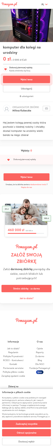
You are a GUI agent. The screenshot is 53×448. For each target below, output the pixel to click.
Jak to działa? (27, 298)
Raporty (40, 352)
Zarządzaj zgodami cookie (13, 375)
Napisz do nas (26, 187)
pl (43, 4)
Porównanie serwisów (13, 368)
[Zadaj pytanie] (46, 108)
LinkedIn (31, 327)
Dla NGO (39, 364)
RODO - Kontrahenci (13, 360)
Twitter (14, 327)
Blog (40, 360)
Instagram (22, 327)
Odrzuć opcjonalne (26, 432)
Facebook (6, 327)
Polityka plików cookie (13, 371)
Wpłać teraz (26, 79)
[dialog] (26, 418)
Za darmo (39, 356)
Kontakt (13, 364)
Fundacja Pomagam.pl (39, 368)
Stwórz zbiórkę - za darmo (26, 288)
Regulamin (13, 352)
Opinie (40, 348)
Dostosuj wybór (26, 441)
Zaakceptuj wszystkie (26, 423)
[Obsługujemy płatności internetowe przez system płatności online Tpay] (39, 371)
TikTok (39, 327)
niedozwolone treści (38, 184)
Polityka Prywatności (13, 356)
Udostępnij (26, 88)
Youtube (47, 327)
